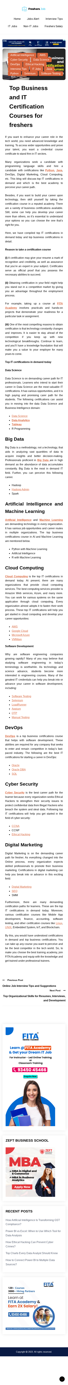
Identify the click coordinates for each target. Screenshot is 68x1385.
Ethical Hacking (35, 64)
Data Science (41, 59)
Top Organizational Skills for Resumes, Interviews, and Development (34, 998)
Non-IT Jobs (30, 26)
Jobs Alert (33, 18)
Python (14, 73)
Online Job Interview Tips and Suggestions (29, 986)
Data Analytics (21, 420)
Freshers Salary (54, 26)
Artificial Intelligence (22, 55)
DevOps (15, 64)
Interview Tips (54, 18)
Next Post (55, 990)
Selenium (29, 73)
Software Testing (51, 73)
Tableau (17, 424)
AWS (43, 55)
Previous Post (15, 980)
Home (17, 18)
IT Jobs (12, 26)
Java (49, 69)
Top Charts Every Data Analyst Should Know (32, 1253)
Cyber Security (19, 59)
